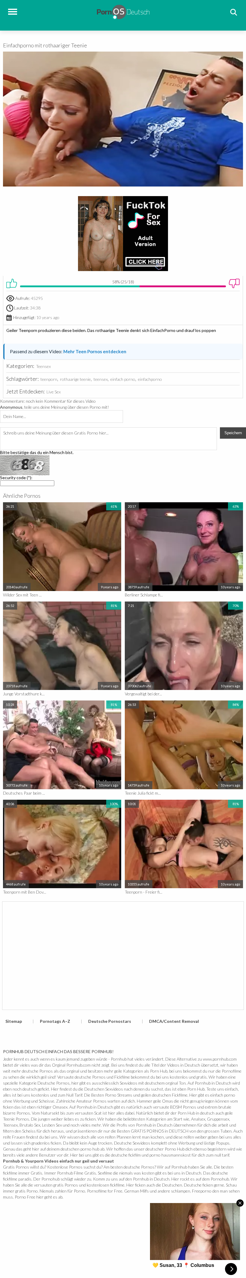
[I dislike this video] (234, 283)
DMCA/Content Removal (174, 1021)
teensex (101, 379)
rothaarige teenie (75, 379)
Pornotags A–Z (55, 1021)
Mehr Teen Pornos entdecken (94, 351)
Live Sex (53, 391)
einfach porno (122, 379)
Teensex (43, 366)
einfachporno (150, 379)
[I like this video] (11, 283)
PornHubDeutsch (123, 11)
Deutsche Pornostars (109, 1021)
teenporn (48, 379)
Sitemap (13, 1021)
